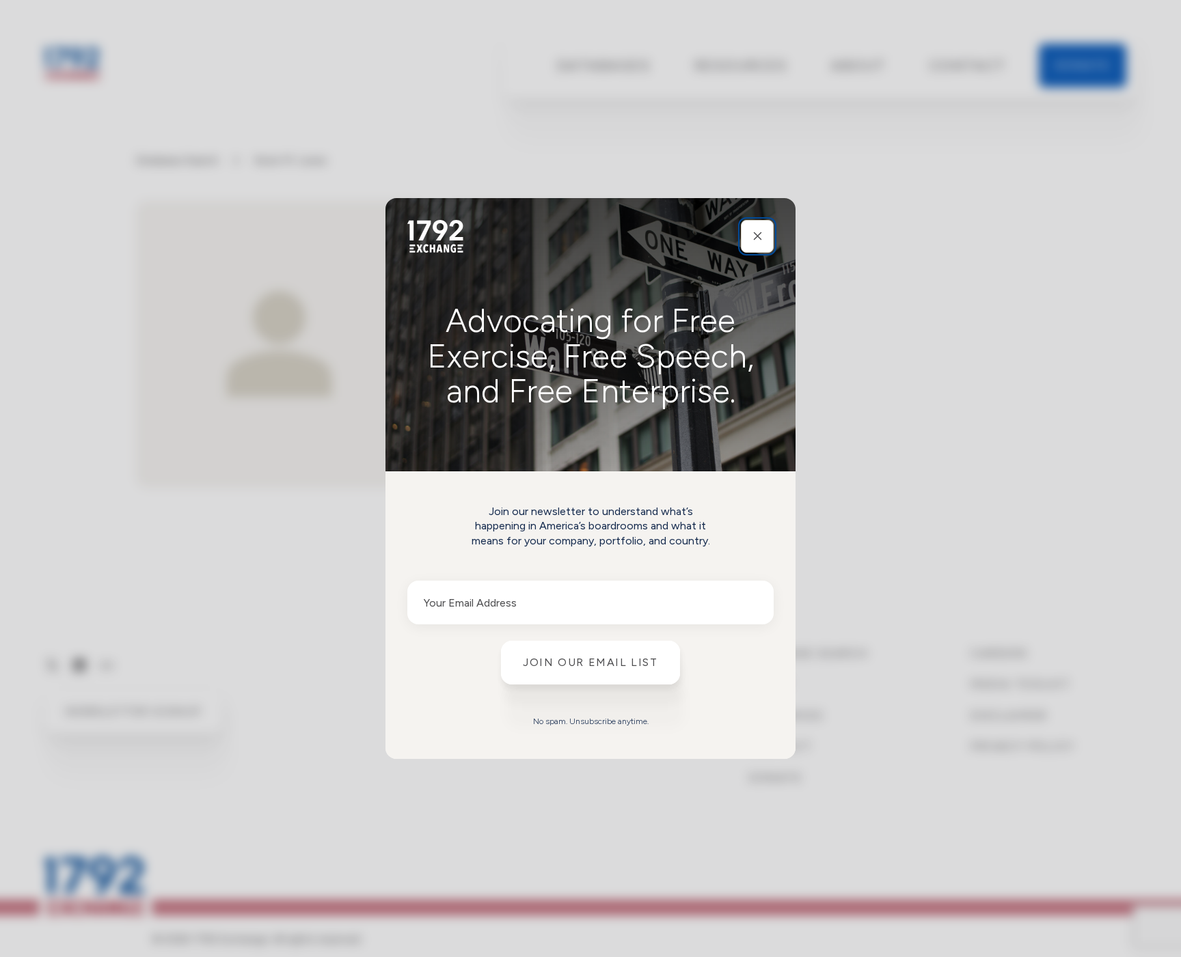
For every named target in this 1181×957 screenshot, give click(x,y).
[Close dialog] (757, 236)
